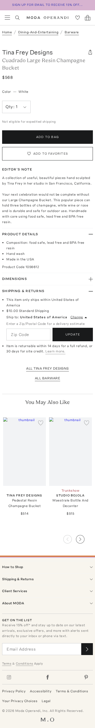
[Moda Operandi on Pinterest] (86, 677)
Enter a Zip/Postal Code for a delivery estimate (45, 324)
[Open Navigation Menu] (7, 18)
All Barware (47, 378)
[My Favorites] (77, 17)
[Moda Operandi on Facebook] (47, 677)
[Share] (90, 52)
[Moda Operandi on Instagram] (9, 677)
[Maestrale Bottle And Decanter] (70, 451)
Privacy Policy (14, 691)
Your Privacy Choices (19, 701)
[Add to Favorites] (40, 423)
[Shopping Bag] (87, 18)
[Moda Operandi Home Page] (48, 17)
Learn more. (55, 351)
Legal (46, 701)
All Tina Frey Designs (47, 368)
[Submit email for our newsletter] (87, 649)
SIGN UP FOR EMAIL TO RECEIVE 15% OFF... (47, 5)
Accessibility (40, 691)
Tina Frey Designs (27, 52)
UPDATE (72, 334)
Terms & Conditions (72, 691)
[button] (84, 537)
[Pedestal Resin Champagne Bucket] (24, 451)
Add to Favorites (50, 153)
